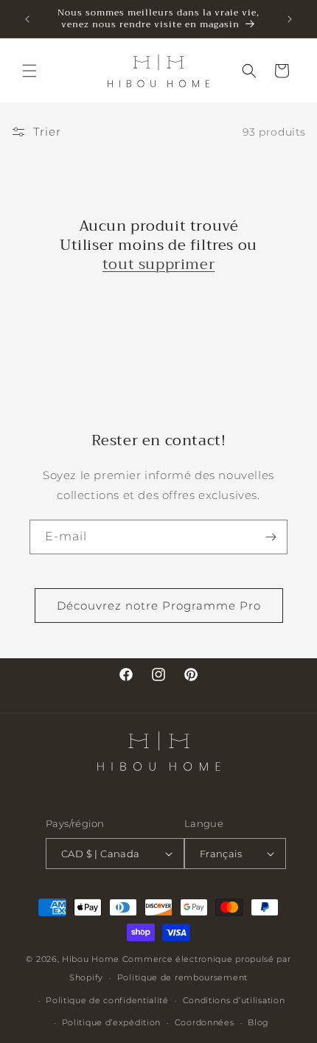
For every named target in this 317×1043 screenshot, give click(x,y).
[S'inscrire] (270, 537)
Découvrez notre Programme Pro (159, 606)
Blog (258, 1022)
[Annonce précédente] (27, 19)
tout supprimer (158, 264)
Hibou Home (90, 959)
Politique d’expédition (111, 1022)
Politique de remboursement (182, 977)
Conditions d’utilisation (234, 1000)
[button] (29, 71)
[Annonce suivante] (290, 19)
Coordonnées (204, 1022)
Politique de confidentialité (107, 1000)
